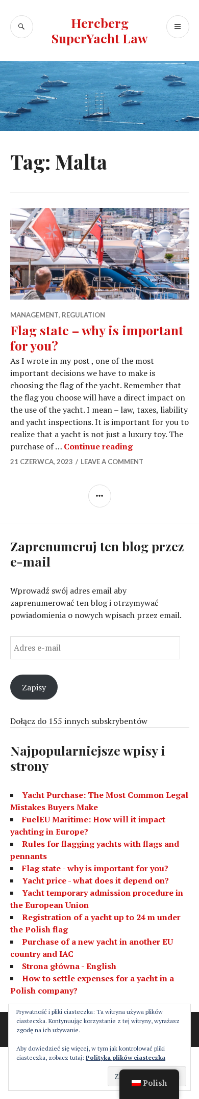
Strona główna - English (69, 966)
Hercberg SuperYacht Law (100, 30)
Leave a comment (112, 462)
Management (34, 315)
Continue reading (98, 446)
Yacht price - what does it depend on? (95, 880)
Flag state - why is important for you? (95, 868)
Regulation (83, 315)
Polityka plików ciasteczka (125, 1057)
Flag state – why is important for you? (96, 337)
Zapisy (34, 687)
